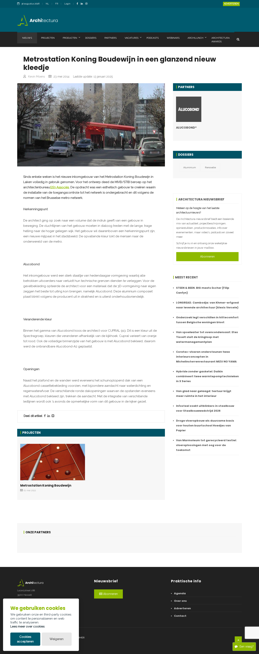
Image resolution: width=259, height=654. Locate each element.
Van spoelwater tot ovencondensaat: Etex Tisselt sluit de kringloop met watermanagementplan (207, 337)
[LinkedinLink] (83, 4)
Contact (180, 616)
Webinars (173, 37)
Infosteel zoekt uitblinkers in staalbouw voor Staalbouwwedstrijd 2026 (205, 408)
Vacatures (131, 37)
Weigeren (57, 639)
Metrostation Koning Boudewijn (45, 485)
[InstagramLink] (87, 4)
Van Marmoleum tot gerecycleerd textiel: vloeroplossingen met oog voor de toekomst (206, 445)
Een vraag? (247, 646)
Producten (70, 37)
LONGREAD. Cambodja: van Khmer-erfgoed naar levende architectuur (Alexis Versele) (207, 305)
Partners (110, 37)
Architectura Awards (220, 39)
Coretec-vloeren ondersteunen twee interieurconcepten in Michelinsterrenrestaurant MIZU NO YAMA (206, 356)
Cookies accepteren (25, 639)
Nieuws (27, 37)
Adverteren (231, 3)
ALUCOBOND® (186, 128)
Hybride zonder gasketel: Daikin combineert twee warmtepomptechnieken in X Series (207, 376)
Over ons (180, 601)
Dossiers (90, 37)
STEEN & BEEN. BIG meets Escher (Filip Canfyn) (202, 290)
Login (67, 3)
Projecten (48, 37)
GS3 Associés (59, 187)
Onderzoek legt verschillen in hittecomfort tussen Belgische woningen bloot (207, 319)
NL (47, 3)
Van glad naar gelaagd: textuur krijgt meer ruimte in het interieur (203, 393)
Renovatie (210, 167)
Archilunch (195, 37)
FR (56, 3)
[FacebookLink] (78, 4)
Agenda (180, 593)
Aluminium (189, 167)
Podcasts (152, 37)
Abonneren (207, 256)
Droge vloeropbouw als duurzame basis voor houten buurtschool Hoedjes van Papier (205, 425)
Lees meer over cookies (27, 626)
